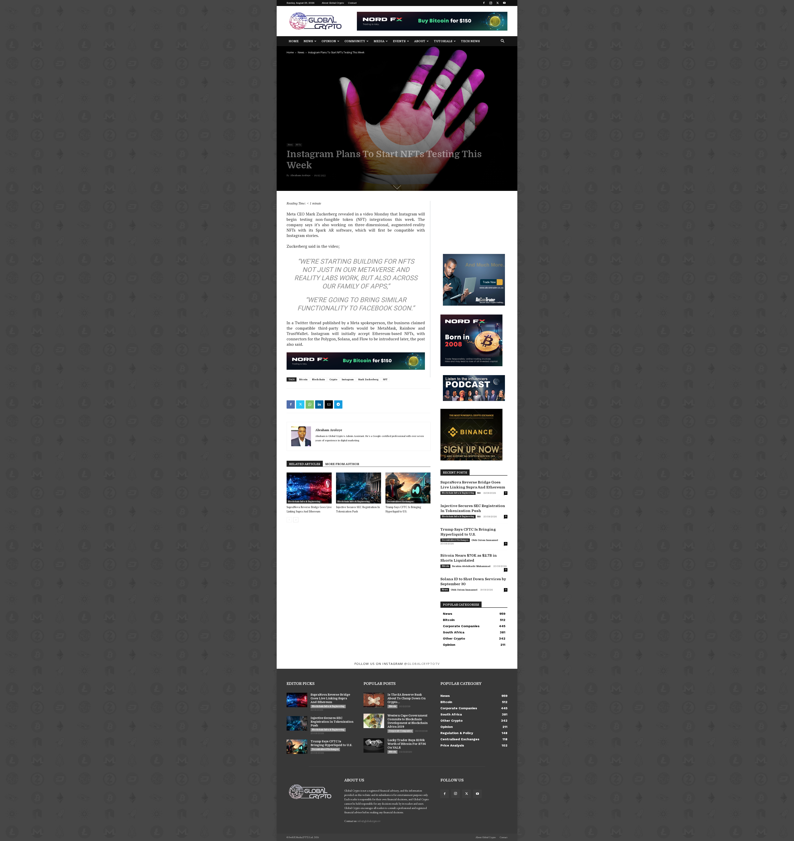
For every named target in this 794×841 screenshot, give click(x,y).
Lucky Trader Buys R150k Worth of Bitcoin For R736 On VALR (406, 743)
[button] (502, 41)
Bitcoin (303, 379)
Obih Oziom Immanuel (484, 540)
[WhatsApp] (310, 404)
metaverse (375, 270)
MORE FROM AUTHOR (342, 464)
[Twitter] (497, 3)
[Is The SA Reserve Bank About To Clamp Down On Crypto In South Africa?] (374, 700)
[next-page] (295, 519)
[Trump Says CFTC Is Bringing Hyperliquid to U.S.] (407, 488)
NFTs (298, 144)
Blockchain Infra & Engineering (304, 501)
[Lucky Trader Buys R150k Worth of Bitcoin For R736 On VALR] (374, 745)
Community (354, 41)
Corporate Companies (400, 731)
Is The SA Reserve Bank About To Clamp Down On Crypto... (406, 698)
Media (379, 41)
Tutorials (443, 41)
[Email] (329, 404)
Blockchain (318, 379)
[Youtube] (504, 3)
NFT (385, 379)
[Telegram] (338, 404)
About (419, 41)
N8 (479, 493)
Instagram (348, 379)
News (308, 41)
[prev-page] (289, 519)
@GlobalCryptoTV (422, 664)
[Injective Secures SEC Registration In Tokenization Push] (358, 488)
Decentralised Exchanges (400, 501)
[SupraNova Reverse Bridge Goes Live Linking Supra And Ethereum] (309, 488)
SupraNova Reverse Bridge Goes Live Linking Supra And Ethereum (330, 698)
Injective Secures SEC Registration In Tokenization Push (332, 721)
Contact (352, 3)
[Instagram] (491, 3)
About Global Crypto (333, 3)
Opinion (329, 41)
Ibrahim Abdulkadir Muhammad (471, 566)
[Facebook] (484, 3)
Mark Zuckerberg (368, 379)
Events (399, 41)
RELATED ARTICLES (304, 464)
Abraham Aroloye (300, 175)
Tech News (470, 41)
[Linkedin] (319, 404)
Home (294, 41)
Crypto (333, 379)
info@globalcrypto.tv (369, 821)
